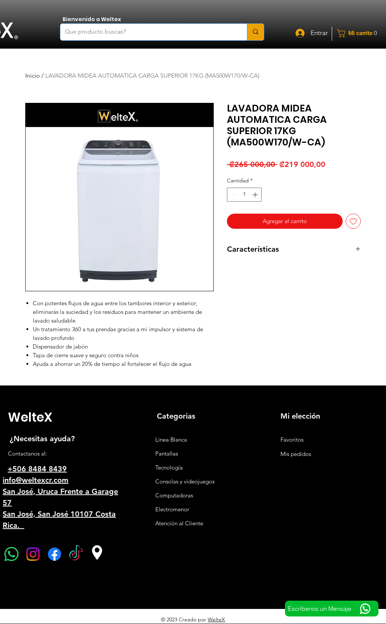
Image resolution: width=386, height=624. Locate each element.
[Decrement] (232, 194)
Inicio (32, 75)
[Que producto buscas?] (255, 32)
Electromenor (172, 509)
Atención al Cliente (179, 523)
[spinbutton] (244, 194)
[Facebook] (54, 554)
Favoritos (291, 439)
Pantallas (166, 453)
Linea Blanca (171, 439)
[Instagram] (33, 554)
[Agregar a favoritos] (353, 221)
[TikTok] (76, 554)
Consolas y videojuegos (184, 481)
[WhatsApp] (11, 554)
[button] (360, 33)
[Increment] (255, 194)
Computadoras (174, 495)
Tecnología (169, 467)
